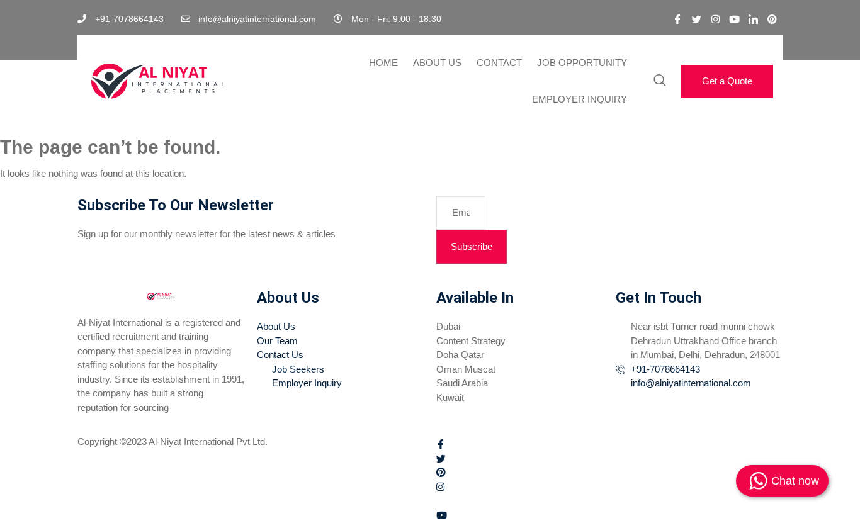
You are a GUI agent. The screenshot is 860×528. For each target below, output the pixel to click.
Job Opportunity (582, 62)
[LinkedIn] (609, 500)
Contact (499, 62)
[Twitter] (696, 18)
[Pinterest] (771, 18)
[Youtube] (734, 18)
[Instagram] (715, 18)
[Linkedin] (753, 18)
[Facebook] (677, 18)
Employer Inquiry (579, 99)
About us (437, 62)
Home (383, 62)
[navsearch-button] (659, 81)
